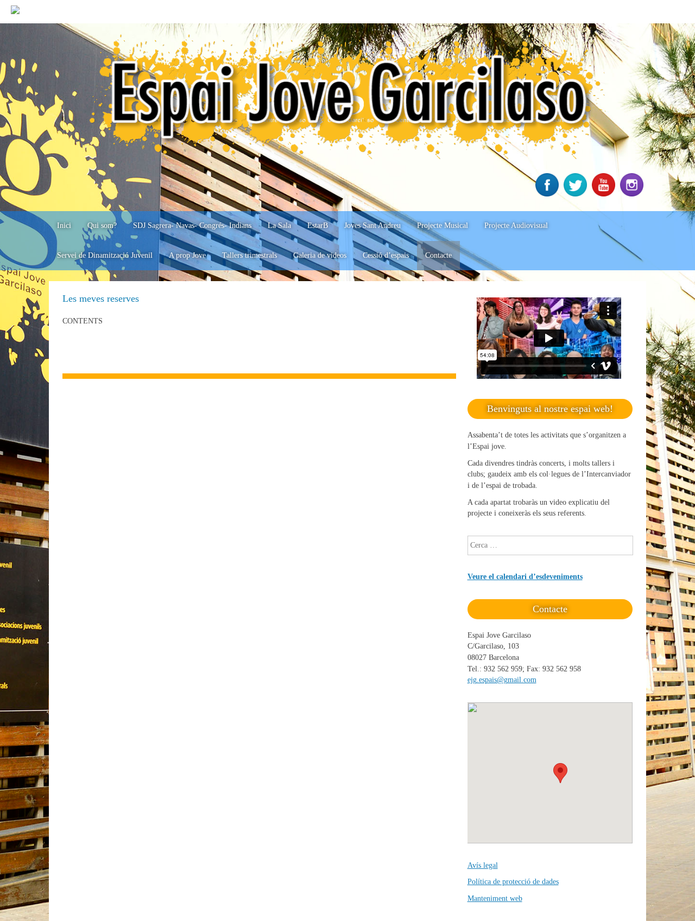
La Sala (279, 225)
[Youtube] (605, 194)
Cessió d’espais (386, 255)
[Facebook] (548, 194)
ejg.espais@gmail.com (501, 680)
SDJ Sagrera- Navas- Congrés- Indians (192, 225)
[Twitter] (577, 194)
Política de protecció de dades (513, 882)
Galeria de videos (319, 255)
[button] (560, 773)
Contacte (438, 255)
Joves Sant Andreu (372, 225)
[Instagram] (633, 194)
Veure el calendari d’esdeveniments (525, 577)
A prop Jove (187, 255)
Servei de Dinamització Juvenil (105, 255)
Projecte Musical (442, 225)
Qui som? (102, 225)
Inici (64, 225)
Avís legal (482, 865)
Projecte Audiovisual (516, 225)
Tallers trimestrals (249, 255)
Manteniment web (494, 898)
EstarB (317, 225)
